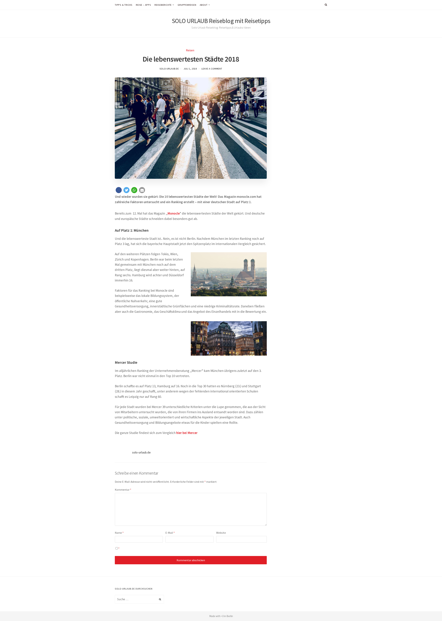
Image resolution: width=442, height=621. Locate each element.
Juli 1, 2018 (190, 68)
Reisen (190, 50)
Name (119, 532)
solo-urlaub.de (169, 68)
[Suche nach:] (139, 599)
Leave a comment (211, 68)
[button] (119, 190)
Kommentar (123, 489)
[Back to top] (431, 611)
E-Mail (170, 532)
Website (221, 532)
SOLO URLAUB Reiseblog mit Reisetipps (221, 21)
